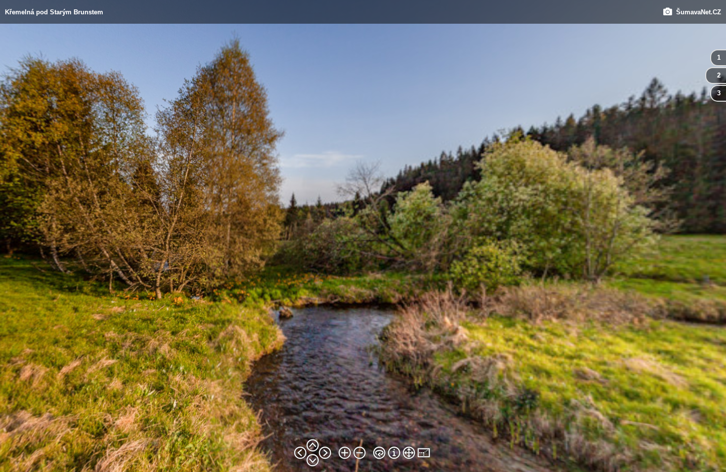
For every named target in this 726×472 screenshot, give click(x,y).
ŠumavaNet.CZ (696, 11)
